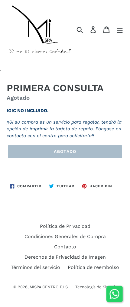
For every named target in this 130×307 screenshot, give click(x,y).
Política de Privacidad (65, 226)
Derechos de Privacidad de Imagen (65, 257)
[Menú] (119, 29)
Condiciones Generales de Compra (65, 236)
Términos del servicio (35, 267)
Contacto (65, 247)
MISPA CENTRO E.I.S (49, 287)
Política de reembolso (93, 267)
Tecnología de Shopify (96, 287)
